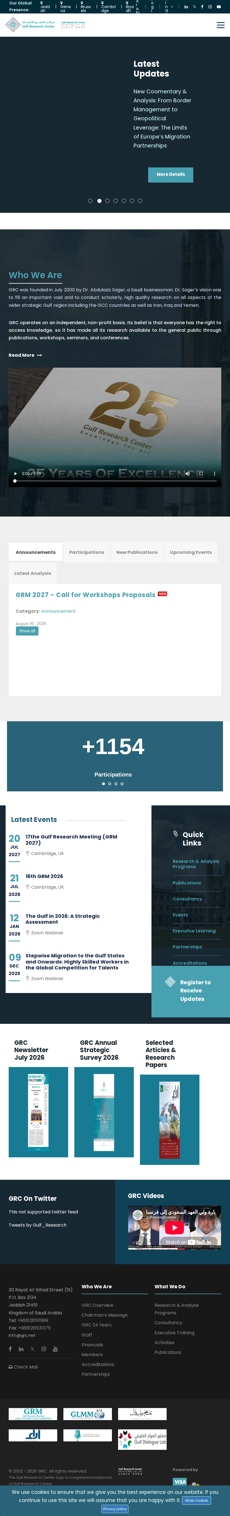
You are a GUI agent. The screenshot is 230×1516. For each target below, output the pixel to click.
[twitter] (33, 1349)
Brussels (86, 8)
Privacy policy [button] (115, 1508)
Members (92, 1354)
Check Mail (25, 1367)
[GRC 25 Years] (130, 1471)
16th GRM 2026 (44, 876)
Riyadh (130, 8)
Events (180, 915)
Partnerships (187, 947)
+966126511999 (32, 1320)
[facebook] (11, 1349)
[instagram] (44, 1349)
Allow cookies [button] (196, 1500)
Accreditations (190, 963)
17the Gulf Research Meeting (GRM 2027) (71, 839)
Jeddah (45, 8)
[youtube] (55, 1349)
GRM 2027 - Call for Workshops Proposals (86, 595)
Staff (87, 1335)
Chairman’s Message (105, 1315)
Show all (27, 631)
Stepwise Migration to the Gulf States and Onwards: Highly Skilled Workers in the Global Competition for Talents (77, 961)
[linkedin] (22, 1349)
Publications (187, 883)
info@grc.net (22, 1335)
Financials (92, 1345)
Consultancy (187, 899)
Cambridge (108, 8)
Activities (164, 1342)
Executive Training (174, 1333)
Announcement (58, 611)
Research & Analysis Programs (196, 864)
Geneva (65, 8)
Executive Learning (194, 931)
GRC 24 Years (97, 1325)
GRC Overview (97, 1305)
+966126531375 (34, 1328)
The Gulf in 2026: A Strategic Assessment (63, 919)
